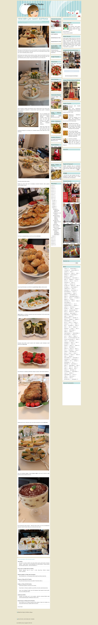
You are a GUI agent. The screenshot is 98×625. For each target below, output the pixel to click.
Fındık (72, 300)
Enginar (70, 297)
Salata (77, 354)
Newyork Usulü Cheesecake (68, 339)
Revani (70, 353)
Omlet (65, 340)
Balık (77, 273)
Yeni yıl (73, 374)
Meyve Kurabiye (67, 334)
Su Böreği (75, 360)
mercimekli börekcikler (39, 183)
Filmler (77, 300)
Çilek (77, 285)
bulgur (71, 280)
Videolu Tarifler (74, 371)
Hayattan (70, 311)
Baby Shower (66, 273)
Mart (54, 236)
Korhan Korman (21, 600)
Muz (65, 337)
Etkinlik (65, 299)
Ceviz (75, 280)
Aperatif (65, 271)
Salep (65, 356)
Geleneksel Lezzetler (67, 303)
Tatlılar (75, 366)
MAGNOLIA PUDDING (73, 138)
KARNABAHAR (67, 320)
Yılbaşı (65, 376)
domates (65, 294)
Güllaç (71, 308)
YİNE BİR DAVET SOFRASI (73, 123)
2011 (53, 238)
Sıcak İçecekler (75, 357)
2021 (53, 187)
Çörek (73, 288)
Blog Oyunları (75, 277)
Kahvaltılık (74, 317)
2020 (53, 188)
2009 (53, 241)
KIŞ (65, 325)
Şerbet (65, 365)
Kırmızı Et (66, 323)
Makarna (70, 331)
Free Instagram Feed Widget (72, 75)
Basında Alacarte (73, 274)
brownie (65, 280)
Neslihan (19, 584)
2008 (53, 243)
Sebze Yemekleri (67, 357)
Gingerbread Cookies (67, 305)
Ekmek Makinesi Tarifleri (74, 296)
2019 (53, 190)
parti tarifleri (66, 343)
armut (71, 271)
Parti (76, 342)
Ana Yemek (66, 270)
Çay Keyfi (43, 21)
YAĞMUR (71, 373)
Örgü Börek (66, 342)
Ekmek (65, 296)
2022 (53, 185)
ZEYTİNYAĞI (66, 379)
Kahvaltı (70, 316)
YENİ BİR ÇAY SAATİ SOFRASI (33, 19)
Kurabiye (74, 326)
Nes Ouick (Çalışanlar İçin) (72, 337)
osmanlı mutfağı (71, 340)
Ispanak (65, 313)
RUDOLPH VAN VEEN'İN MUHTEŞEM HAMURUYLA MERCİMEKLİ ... (56, 232)
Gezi (75, 303)
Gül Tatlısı (66, 308)
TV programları (66, 371)
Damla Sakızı (66, 290)
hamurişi (76, 308)
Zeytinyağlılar (74, 379)
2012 (53, 237)
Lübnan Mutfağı (71, 330)
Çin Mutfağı (66, 287)
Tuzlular (65, 369)
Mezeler (73, 334)
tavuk (65, 368)
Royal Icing (66, 354)
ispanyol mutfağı (72, 313)
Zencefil (65, 377)
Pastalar (72, 343)
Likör (77, 328)
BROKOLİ (71, 279)
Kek (65, 322)
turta (75, 368)
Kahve (65, 319)
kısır (71, 323)
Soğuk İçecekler (74, 359)
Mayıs (54, 207)
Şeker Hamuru (73, 363)
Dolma (74, 293)
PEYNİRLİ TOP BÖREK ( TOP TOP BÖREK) (57, 222)
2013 (53, 198)
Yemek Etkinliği (67, 374)
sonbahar (65, 360)
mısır (65, 336)
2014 (53, 197)
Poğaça (76, 349)
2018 (53, 191)
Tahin (77, 365)
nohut (77, 339)
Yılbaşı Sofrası (71, 376)
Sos (70, 360)
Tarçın (65, 366)
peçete (65, 346)
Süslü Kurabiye (66, 362)
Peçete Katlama (71, 346)
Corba (72, 282)
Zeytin (71, 377)
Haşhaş (65, 310)
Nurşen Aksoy (20, 568)
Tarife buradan (42, 371)
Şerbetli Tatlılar (71, 365)
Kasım (54, 201)
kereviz (70, 322)
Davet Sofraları (20, 22)
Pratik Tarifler (72, 351)
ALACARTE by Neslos (34, 4)
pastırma (65, 345)
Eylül (54, 204)
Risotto (75, 353)
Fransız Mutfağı (67, 302)
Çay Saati (47, 21)
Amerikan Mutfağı (73, 268)
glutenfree (75, 305)
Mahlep (65, 331)
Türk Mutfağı (72, 369)
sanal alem (70, 356)
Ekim (54, 203)
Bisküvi (71, 276)
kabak (65, 316)
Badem (72, 273)
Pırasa (76, 348)
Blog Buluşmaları (67, 277)
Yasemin (19, 579)
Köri (69, 326)
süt (72, 362)
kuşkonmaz (66, 328)
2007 (53, 244)
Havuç (65, 311)
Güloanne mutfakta (21, 574)
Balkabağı (66, 274)
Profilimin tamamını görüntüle (68, 32)
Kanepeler (70, 319)
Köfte (65, 326)
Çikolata (72, 285)
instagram (53, 41)
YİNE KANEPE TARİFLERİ (73, 131)
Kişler (76, 325)
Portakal (65, 351)
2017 (53, 193)
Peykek (65, 348)
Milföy (70, 336)
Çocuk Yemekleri (74, 287)
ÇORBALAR (66, 288)
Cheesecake (66, 282)
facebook (52, 37)
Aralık (54, 200)
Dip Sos (73, 291)
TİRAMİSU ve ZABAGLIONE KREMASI (56, 210)
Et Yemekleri (76, 297)
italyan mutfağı (66, 314)
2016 (53, 194)
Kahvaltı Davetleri (67, 317)
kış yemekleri (70, 325)
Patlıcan (76, 345)
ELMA (65, 297)
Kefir (74, 320)
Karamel (76, 319)
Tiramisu (70, 368)
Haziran (54, 206)
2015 (53, 195)
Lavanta (72, 328)
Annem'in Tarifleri (74, 270)
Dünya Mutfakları (72, 294)
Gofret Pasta (72, 306)
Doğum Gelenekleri (67, 293)
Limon (65, 330)
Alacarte (65, 268)
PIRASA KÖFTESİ (56, 225)
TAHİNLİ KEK (55, 224)
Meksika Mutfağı (75, 333)
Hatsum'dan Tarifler (72, 310)
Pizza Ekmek (71, 349)
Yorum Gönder (20, 606)
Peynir (71, 348)
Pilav (65, 349)
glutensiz (65, 306)
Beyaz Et (65, 276)
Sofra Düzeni (25, 22)
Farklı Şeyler (66, 300)
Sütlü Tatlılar (66, 363)
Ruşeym (72, 354)
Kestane (75, 322)
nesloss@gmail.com (54, 34)
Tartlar (70, 366)
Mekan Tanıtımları (67, 333)
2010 (53, 240)
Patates (71, 345)
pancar (72, 342)
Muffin (75, 336)
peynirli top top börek (32, 236)
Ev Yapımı (71, 299)
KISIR (76, 323)
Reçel (65, 353)
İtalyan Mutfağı (74, 314)
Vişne (65, 373)
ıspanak (76, 311)
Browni (77, 279)
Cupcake (65, 283)
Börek (65, 279)
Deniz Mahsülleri (67, 291)
